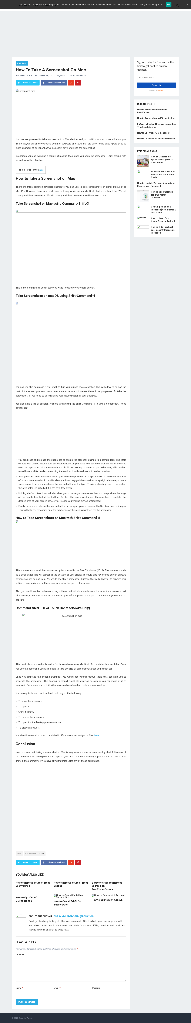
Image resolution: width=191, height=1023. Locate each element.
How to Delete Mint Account (108, 899)
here (96, 735)
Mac (20, 854)
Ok (168, 4)
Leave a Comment (78, 76)
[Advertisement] (95, 36)
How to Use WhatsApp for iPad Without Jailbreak (162, 195)
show (41, 170)
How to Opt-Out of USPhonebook (153, 133)
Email (57, 988)
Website (96, 988)
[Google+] (71, 82)
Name (19, 988)
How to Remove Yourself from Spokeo (156, 118)
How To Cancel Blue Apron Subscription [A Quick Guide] (162, 160)
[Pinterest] (78, 82)
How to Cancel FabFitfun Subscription (156, 138)
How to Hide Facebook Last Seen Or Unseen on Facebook (163, 230)
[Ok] (187, 4)
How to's (21, 63)
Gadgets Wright (25, 1018)
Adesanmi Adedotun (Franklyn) (32, 76)
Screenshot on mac (35, 854)
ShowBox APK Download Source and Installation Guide (163, 174)
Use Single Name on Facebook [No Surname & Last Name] (163, 210)
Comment (20, 954)
